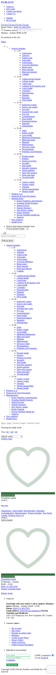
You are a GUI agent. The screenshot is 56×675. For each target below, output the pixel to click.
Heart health (27, 119)
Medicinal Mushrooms (31, 137)
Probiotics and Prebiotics (32, 152)
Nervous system (28, 147)
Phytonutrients (28, 149)
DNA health (27, 100)
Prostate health (28, 156)
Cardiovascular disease (31, 79)
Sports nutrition (28, 170)
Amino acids (27, 58)
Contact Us (10, 13)
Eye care (25, 114)
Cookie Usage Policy (20, 638)
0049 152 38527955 (22, 27)
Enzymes (25, 109)
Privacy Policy (17, 640)
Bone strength (27, 69)
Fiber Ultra (4, 505)
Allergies (25, 55)
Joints (24, 130)
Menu (3, 42)
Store (9, 423)
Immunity (26, 123)
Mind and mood (28, 140)
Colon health (27, 88)
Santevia (20, 217)
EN (2, 2)
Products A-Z (17, 194)
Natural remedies (18, 48)
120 (11, 432)
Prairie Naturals (23, 212)
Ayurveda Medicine (30, 65)
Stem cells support (29, 173)
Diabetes (25, 95)
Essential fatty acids (30, 112)
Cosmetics (26, 91)
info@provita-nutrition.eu (30, 611)
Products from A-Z (16, 515)
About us (10, 6)
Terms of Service (18, 642)
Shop (3, 423)
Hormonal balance (29, 121)
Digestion (26, 98)
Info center (10, 9)
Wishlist (9, 18)
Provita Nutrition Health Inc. (28, 215)
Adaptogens (27, 53)
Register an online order (21, 633)
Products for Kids (29, 161)
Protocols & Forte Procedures (23, 196)
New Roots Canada (25, 210)
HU (6, 2)
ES (9, 2)
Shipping (15, 635)
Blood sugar (27, 67)
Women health (28, 191)
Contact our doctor (14, 11)
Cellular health (28, 81)
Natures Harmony (24, 208)
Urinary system (28, 182)
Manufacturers (17, 198)
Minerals (25, 142)
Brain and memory (29, 72)
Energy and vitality (30, 107)
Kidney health (27, 133)
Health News (16, 222)
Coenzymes (27, 84)
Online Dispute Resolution (22, 645)
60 (8, 432)
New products (17, 219)
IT (12, 2)
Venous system (28, 184)
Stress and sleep (28, 175)
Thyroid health (28, 177)
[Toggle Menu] (7, 46)
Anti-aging (26, 60)
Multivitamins (27, 144)
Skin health (26, 166)
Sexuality (26, 163)
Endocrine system (29, 105)
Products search (11, 30)
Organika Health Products (27, 203)
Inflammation (27, 126)
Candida (25, 74)
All (16, 432)
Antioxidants (27, 62)
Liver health (27, 135)
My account (11, 20)
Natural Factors (23, 205)
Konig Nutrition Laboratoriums (29, 201)
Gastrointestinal (28, 116)
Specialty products (29, 168)
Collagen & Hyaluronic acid (33, 86)
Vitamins (25, 187)
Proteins (25, 159)
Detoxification (28, 93)
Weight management (30, 189)
